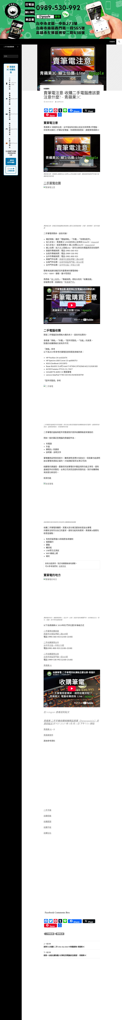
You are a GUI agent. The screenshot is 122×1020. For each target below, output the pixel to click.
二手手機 (47, 810)
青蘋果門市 (69, 282)
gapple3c (60, 102)
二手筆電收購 (52, 183)
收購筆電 (80, 127)
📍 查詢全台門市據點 (10, 161)
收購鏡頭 (47, 821)
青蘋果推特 (48, 735)
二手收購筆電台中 (51, 642)
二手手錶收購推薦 (9, 46)
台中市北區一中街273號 (69, 265)
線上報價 (55, 279)
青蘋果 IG (48, 665)
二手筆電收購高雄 (51, 631)
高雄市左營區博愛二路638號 (71, 259)
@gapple (94, 242)
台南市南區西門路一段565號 (71, 262)
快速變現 (112, 41)
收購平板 (47, 827)
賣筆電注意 (60, 934)
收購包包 (47, 833)
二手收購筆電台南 (51, 654)
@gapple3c (89, 245)
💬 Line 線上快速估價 (10, 170)
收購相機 (47, 816)
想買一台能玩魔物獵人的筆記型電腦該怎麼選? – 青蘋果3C (65, 954)
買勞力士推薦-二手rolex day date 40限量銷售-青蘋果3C (64, 945)
